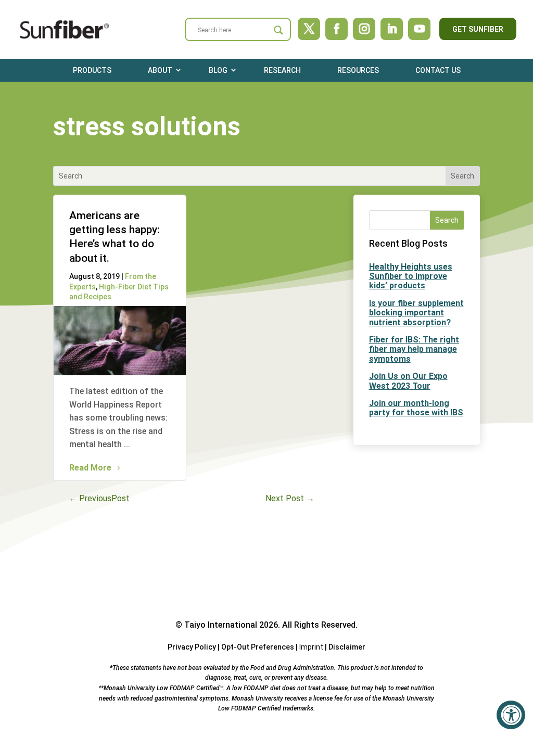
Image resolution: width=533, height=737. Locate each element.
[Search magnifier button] (278, 30)
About (160, 70)
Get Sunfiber (477, 29)
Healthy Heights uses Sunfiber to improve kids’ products (410, 276)
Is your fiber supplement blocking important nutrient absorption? (416, 312)
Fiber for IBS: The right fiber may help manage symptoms (414, 349)
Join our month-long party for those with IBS (416, 407)
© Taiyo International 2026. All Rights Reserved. (266, 625)
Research (282, 70)
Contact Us (438, 70)
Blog (218, 70)
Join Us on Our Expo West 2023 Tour (408, 380)
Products (92, 70)
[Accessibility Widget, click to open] (511, 715)
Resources (358, 70)
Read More (90, 468)
